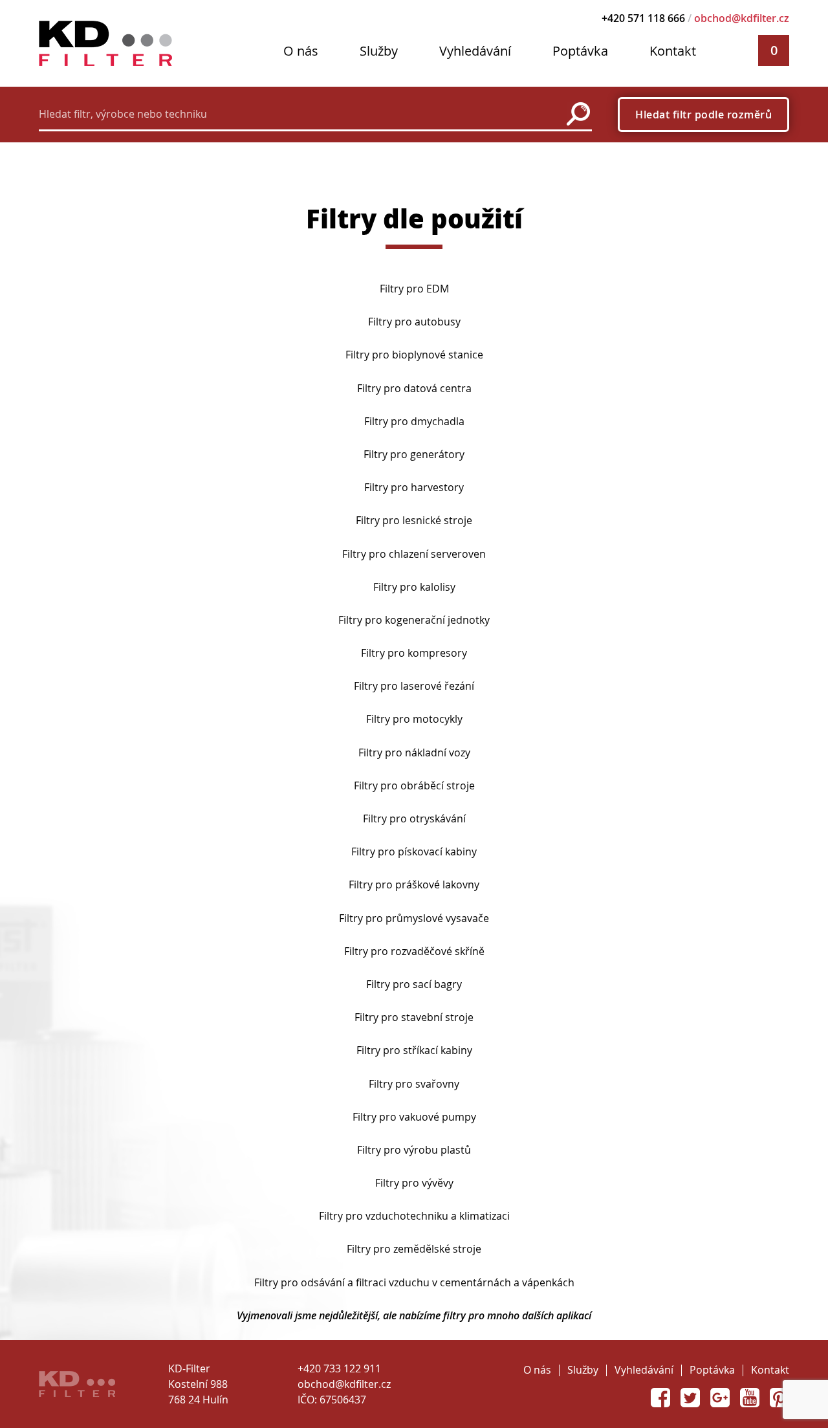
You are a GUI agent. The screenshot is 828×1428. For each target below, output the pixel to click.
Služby (379, 51)
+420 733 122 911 (339, 1368)
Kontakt (672, 51)
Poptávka (580, 51)
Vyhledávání (475, 51)
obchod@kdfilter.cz (741, 18)
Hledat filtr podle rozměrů (703, 114)
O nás (300, 51)
